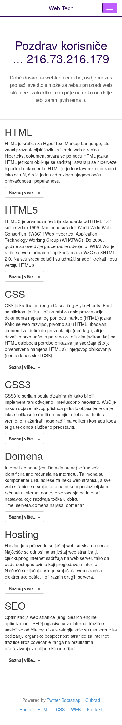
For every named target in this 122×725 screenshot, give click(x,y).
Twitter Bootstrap (63, 700)
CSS (60, 709)
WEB (76, 709)
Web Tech (61, 8)
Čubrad (92, 700)
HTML (44, 709)
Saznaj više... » (24, 192)
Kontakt (94, 709)
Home (25, 709)
